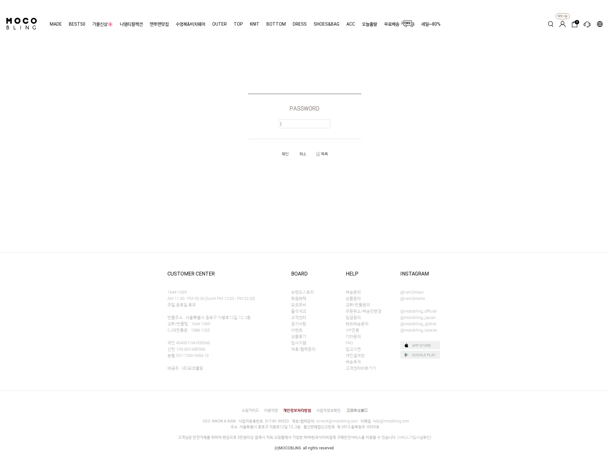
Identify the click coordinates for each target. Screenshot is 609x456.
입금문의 (353, 317)
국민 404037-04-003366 (188, 342)
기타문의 (353, 336)
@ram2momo (412, 298)
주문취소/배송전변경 (364, 311)
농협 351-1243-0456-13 (188, 355)
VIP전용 (352, 330)
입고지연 (353, 349)
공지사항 (298, 323)
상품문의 (353, 298)
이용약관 (271, 410)
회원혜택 (298, 298)
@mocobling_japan (417, 317)
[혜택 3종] (563, 24)
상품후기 (298, 336)
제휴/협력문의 (303, 349)
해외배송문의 (357, 323)
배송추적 (353, 361)
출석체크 (298, 311)
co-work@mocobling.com (337, 421)
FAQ (349, 342)
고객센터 (298, 317)
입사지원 (298, 342)
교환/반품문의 (358, 304)
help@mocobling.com (391, 421)
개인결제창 (355, 355)
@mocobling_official (418, 311)
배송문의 (353, 292)
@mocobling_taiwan (418, 330)
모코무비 (298, 304)
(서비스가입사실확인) (414, 437)
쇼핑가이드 (250, 410)
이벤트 (297, 330)
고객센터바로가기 (361, 368)
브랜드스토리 (302, 292)
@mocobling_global (418, 323)
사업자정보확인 (328, 410)
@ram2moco (411, 292)
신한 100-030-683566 (186, 349)
